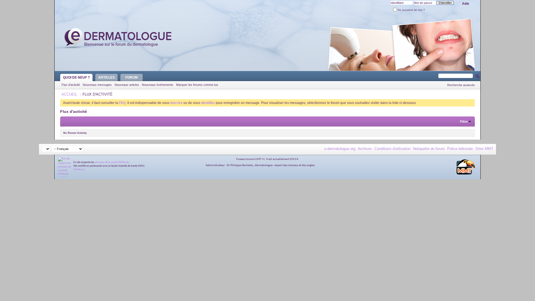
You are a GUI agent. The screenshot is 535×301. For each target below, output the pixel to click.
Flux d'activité (71, 84)
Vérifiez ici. (79, 169)
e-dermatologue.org (339, 149)
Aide (465, 4)
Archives (365, 149)
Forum (131, 77)
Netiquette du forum (429, 149)
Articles (106, 77)
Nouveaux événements (157, 84)
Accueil (69, 94)
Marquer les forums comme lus (197, 84)
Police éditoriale (460, 149)
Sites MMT (484, 149)
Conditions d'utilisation (392, 149)
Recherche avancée (461, 85)
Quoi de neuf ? (76, 77)
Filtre (464, 121)
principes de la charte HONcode (112, 162)
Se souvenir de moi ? (411, 9)
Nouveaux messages (97, 84)
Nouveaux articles (127, 84)
